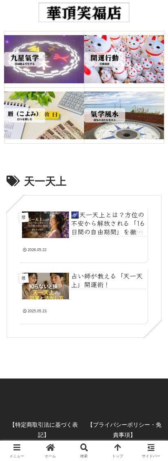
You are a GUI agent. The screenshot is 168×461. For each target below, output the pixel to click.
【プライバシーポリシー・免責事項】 (124, 429)
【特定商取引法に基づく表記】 (43, 429)
